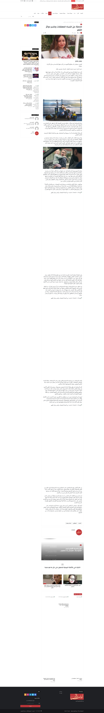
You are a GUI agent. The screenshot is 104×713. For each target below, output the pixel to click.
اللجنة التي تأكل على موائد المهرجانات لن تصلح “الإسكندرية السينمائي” (27, 104)
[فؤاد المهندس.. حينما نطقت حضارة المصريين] (36, 82)
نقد (74, 13)
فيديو (46, 13)
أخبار (78, 13)
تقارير (35, 13)
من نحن (60, 691)
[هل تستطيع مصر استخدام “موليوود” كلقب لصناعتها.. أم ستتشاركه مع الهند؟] (49, 636)
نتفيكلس (74, 523)
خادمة (80, 523)
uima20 (73, 530)
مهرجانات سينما (69, 13)
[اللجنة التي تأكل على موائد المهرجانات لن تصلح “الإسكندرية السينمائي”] (36, 106)
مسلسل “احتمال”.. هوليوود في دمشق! (77, 679)
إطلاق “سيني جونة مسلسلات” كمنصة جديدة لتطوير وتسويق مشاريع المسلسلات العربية (28, 96)
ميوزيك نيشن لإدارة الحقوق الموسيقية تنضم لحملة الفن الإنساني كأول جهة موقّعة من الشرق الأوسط (27, 87)
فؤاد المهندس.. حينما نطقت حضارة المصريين (27, 81)
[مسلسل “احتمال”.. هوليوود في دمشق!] (76, 636)
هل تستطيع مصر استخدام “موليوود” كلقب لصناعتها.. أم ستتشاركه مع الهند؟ (49, 679)
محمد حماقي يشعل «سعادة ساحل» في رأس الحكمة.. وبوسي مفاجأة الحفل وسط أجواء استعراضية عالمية (31, 63)
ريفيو (38, 13)
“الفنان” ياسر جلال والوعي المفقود (72, 550)
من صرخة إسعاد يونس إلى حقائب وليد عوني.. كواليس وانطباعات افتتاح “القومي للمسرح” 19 (27, 76)
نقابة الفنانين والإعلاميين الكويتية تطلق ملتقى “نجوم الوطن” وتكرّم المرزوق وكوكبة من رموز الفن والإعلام (27, 69)
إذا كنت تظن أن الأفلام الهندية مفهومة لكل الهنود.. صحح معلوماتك (63, 605)
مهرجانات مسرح (55, 13)
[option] (62, 549)
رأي (50, 13)
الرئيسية (81, 13)
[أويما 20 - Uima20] (78, 6)
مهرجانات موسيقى (62, 13)
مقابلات (42, 13)
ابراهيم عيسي (32, 122)
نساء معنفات (68, 523)
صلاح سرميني (32, 117)
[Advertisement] (41, 5)
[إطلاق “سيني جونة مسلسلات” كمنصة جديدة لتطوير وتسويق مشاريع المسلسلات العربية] (36, 98)
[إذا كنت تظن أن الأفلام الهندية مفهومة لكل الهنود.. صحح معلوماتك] (62, 599)
